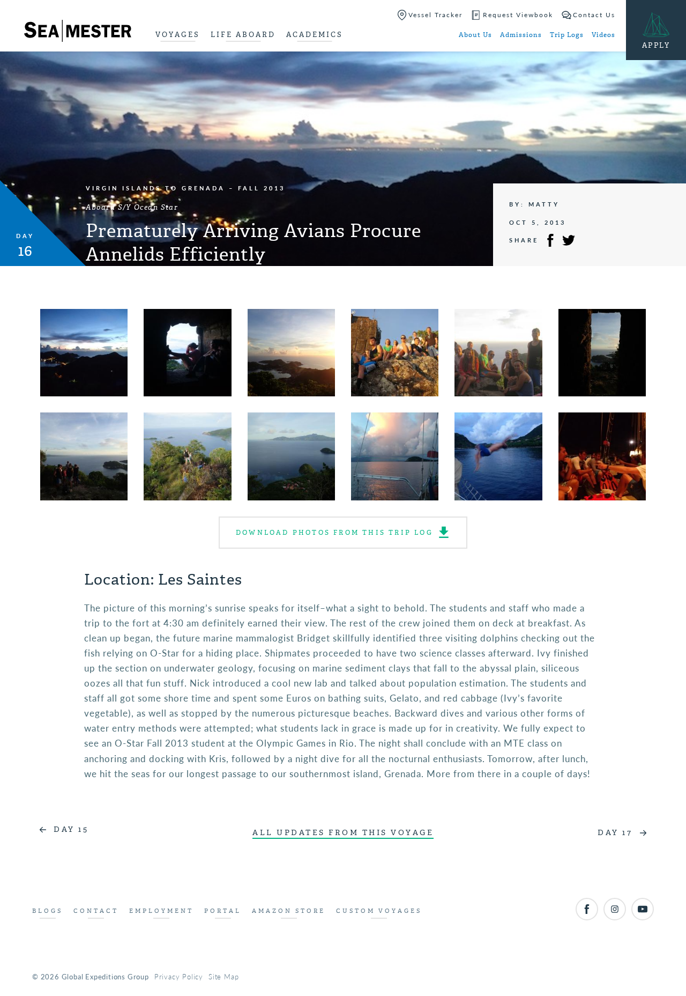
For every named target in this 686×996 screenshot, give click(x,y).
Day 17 (615, 833)
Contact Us (594, 14)
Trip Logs (567, 35)
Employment (161, 911)
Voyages (177, 34)
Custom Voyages (379, 911)
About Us (475, 35)
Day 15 (71, 829)
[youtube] (642, 909)
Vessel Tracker (435, 14)
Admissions (521, 35)
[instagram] (614, 909)
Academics (314, 34)
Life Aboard (243, 34)
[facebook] (587, 909)
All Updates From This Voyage (343, 833)
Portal (222, 911)
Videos (603, 35)
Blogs (47, 911)
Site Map (223, 976)
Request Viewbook (518, 14)
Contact (95, 911)
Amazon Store (288, 911)
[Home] (77, 33)
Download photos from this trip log (334, 532)
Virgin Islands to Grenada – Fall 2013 (185, 188)
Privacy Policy (178, 976)
